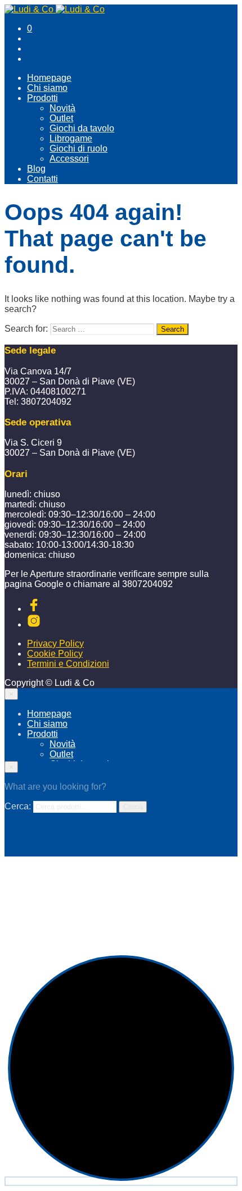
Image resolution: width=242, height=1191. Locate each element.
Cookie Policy (55, 653)
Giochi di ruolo (78, 148)
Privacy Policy (55, 643)
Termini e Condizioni (68, 663)
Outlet (61, 118)
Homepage (49, 78)
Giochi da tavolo (82, 128)
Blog (36, 168)
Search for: (26, 328)
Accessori (69, 158)
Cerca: (18, 806)
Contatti (42, 179)
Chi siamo (47, 88)
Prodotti (42, 98)
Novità (62, 108)
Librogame (71, 138)
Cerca (132, 807)
